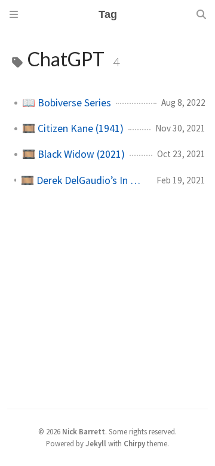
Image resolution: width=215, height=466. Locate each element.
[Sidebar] (13, 14)
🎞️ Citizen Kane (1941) (73, 128)
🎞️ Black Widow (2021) (73, 154)
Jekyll (95, 443)
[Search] (201, 14)
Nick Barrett (83, 431)
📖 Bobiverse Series (66, 102)
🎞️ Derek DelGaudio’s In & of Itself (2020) (84, 180)
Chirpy (134, 443)
